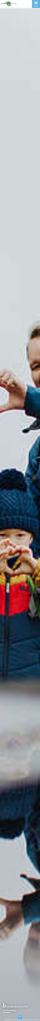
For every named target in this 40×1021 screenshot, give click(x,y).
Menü (36, 6)
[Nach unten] (20, 1017)
